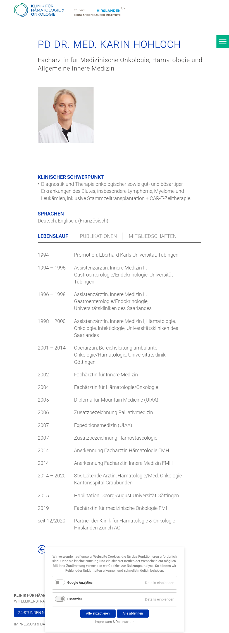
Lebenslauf (53, 236)
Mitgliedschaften (152, 236)
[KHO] (39, 10)
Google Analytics (79, 583)
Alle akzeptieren (98, 613)
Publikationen (98, 236)
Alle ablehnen (133, 613)
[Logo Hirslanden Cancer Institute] (99, 12)
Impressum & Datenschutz (40, 624)
